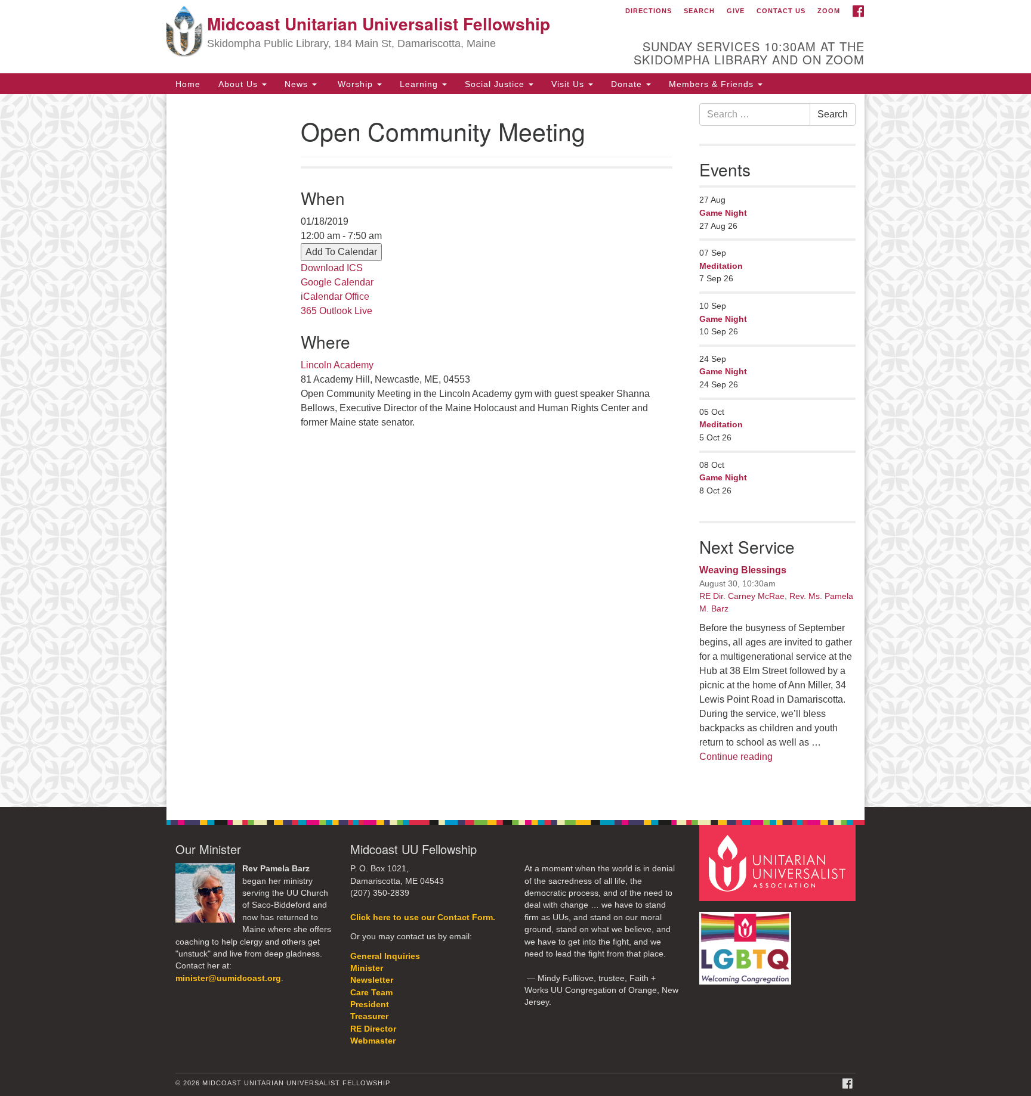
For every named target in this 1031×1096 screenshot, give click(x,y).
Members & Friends (713, 83)
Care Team (371, 992)
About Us (239, 83)
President (369, 1004)
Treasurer (369, 1016)
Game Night (723, 213)
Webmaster (373, 1040)
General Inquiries (385, 956)
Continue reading (736, 757)
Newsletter (371, 980)
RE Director (373, 1028)
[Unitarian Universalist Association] (779, 862)
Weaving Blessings (742, 570)
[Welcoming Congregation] (747, 941)
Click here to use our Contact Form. (422, 917)
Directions (648, 10)
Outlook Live (345, 311)
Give (736, 10)
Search (699, 10)
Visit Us (569, 83)
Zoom (828, 10)
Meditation (721, 266)
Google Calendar (337, 282)
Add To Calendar (341, 252)
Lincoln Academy (337, 365)
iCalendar (321, 296)
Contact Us (781, 10)
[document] (515, 451)
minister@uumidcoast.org (228, 978)
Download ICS (332, 268)
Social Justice (496, 83)
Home (187, 83)
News (298, 83)
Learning (420, 83)
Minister (366, 968)
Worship (355, 83)
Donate (628, 83)
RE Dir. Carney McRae (742, 596)
